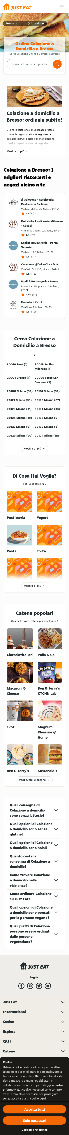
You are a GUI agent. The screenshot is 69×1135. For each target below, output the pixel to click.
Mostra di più (15, 151)
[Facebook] (21, 986)
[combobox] (29, 64)
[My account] (62, 7)
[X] (39, 986)
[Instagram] (30, 986)
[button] (57, 64)
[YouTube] (48, 986)
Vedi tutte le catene (32, 780)
